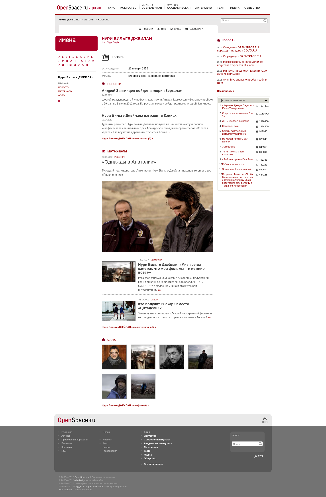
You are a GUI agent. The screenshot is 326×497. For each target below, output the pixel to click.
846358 (263, 147)
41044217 (264, 106)
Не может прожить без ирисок (234, 140)
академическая (179, 7)
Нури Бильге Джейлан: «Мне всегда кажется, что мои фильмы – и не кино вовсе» (171, 268)
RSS (63, 451)
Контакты (66, 447)
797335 (263, 159)
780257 (263, 164)
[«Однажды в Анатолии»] (157, 252)
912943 (263, 131)
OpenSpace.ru (82, 477)
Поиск (236, 435)
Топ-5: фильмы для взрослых (233, 153)
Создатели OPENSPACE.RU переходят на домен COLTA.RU (238, 49)
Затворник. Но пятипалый (236, 169)
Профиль (63, 83)
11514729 (264, 113)
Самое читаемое (234, 100)
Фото (61, 95)
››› (103, 107)
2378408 (264, 121)
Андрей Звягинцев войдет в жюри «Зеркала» (142, 91)
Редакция (66, 432)
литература (203, 7)
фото (164, 29)
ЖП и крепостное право (235, 121)
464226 (263, 174)
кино (112, 7)
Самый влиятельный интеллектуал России (234, 132)
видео (177, 29)
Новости (63, 87)
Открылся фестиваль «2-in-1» (237, 114)
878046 (263, 139)
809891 (263, 152)
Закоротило (228, 146)
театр (221, 7)
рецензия (120, 157)
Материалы (65, 91)
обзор (154, 300)
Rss (260, 456)
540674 (263, 169)
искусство (128, 7)
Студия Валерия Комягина (89, 486)
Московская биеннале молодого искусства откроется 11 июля (240, 63)
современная (152, 7)
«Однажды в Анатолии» (129, 162)
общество (252, 7)
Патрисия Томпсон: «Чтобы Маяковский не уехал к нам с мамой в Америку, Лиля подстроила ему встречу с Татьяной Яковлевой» (237, 180)
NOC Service (65, 489)
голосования (196, 29)
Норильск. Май (230, 126)
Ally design (79, 480)
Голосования (110, 451)
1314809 (264, 126)
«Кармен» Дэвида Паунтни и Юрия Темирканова (238, 107)
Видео (106, 447)
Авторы (89, 19)
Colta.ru (103, 19)
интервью (156, 260)
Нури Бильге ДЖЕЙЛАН (76, 77)
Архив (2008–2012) (69, 19)
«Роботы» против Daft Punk (237, 159)
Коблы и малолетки (233, 164)
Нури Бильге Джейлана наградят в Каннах (139, 115)
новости (148, 29)
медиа (235, 7)
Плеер (106, 432)
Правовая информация (74, 439)
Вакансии (66, 443)
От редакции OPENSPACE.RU (242, 56)
